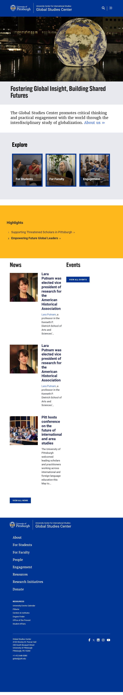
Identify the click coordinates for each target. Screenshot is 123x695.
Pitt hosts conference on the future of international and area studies (52, 430)
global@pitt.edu (19, 658)
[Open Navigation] (110, 8)
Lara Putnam (49, 314)
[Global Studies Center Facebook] (89, 640)
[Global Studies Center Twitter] (94, 640)
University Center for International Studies (53, 6)
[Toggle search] (104, 8)
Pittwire (16, 609)
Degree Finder (19, 616)
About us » (94, 122)
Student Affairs (19, 624)
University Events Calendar (24, 605)
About (17, 538)
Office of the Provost (21, 620)
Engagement (22, 567)
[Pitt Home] (22, 8)
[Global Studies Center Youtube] (108, 640)
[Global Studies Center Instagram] (103, 640)
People (18, 560)
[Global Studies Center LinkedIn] (98, 640)
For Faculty (21, 552)
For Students (22, 545)
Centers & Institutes (21, 613)
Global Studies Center (54, 9)
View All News (20, 500)
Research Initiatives (28, 582)
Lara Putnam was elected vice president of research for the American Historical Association (52, 291)
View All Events (78, 279)
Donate (18, 589)
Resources (20, 574)
